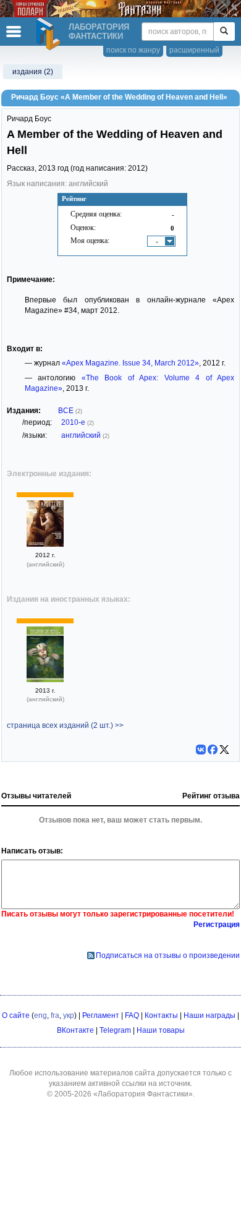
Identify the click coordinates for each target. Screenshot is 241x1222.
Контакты (161, 1015)
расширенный (194, 50)
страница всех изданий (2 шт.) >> (65, 725)
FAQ (132, 1015)
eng (40, 1015)
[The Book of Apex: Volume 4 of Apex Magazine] (45, 679)
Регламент (100, 1015)
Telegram (115, 1030)
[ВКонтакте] (201, 749)
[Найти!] (224, 31)
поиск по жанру (133, 50)
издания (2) (32, 71)
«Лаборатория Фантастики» (143, 1094)
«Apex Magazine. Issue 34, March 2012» (130, 363)
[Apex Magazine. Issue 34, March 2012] (45, 544)
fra (55, 1015)
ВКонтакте (75, 1030)
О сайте (16, 1015)
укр (68, 1015)
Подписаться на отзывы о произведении (168, 955)
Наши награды (209, 1015)
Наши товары (161, 1030)
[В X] (224, 749)
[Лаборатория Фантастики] (50, 34)
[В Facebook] (213, 749)
